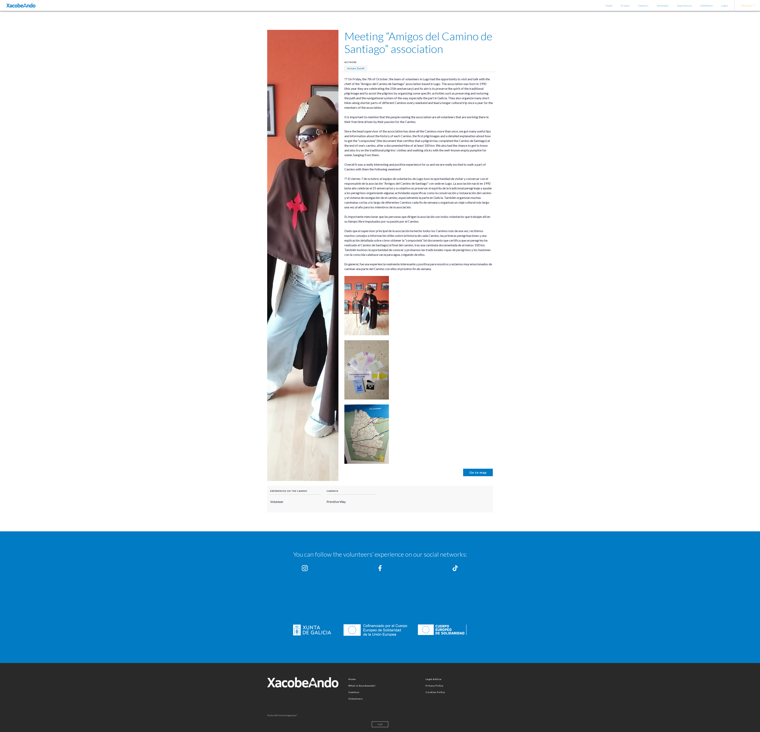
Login (724, 5)
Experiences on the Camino (288, 491)
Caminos (643, 5)
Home (609, 5)
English (746, 5)
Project (625, 5)
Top (380, 724)
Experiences (684, 5)
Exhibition (706, 5)
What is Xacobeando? (362, 685)
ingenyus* (291, 715)
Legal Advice (434, 679)
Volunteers (355, 698)
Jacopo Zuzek (356, 68)
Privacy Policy (434, 685)
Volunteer (663, 5)
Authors (350, 62)
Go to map (478, 472)
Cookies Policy (435, 692)
